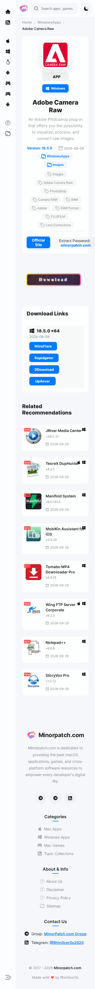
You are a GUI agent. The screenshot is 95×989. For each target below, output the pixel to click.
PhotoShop (58, 191)
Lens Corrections (58, 225)
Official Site (38, 242)
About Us (54, 881)
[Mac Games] (8, 83)
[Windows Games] (8, 94)
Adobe (42, 208)
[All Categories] (8, 133)
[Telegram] (40, 798)
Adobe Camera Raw (58, 183)
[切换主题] (86, 8)
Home (27, 22)
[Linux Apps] (8, 62)
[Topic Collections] (8, 22)
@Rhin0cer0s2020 (67, 942)
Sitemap (53, 906)
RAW (74, 200)
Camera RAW (48, 200)
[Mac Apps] (8, 41)
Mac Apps (52, 829)
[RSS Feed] (70, 798)
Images (58, 165)
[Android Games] (8, 104)
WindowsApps (49, 22)
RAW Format (70, 208)
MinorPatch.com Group (65, 934)
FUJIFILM (58, 217)
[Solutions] (8, 123)
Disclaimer (55, 889)
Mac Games (54, 845)
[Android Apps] (8, 73)
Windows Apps (57, 837)
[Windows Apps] (8, 51)
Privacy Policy (58, 898)
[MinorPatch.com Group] (55, 798)
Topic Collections (58, 853)
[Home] (8, 12)
